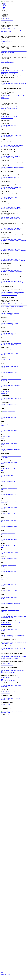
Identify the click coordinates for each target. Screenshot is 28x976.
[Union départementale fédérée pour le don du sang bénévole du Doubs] (14, 71)
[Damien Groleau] (14, 18)
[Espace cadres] (14, 603)
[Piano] (14, 513)
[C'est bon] (14, 197)
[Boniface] (14, 323)
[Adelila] (14, 125)
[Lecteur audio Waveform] (14, 292)
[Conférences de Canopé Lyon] (14, 51)
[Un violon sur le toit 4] (14, 711)
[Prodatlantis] (14, 313)
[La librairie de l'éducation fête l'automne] (14, 657)
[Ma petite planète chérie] (14, 167)
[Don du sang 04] (14, 398)
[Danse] (14, 578)
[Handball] (14, 552)
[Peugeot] (14, 462)
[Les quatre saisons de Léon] (14, 145)
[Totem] (14, 417)
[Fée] (14, 411)
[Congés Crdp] (14, 610)
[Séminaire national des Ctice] (14, 616)
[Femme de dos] (14, 366)
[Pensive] (14, 436)
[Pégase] (14, 40)
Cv (4, 7)
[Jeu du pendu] (14, 217)
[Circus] (14, 404)
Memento (5, 4)
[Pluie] (14, 481)
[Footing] (14, 565)
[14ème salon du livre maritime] (14, 663)
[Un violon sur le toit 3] (14, 704)
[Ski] (14, 533)
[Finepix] (14, 443)
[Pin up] (14, 430)
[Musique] (14, 539)
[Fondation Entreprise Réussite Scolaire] (14, 96)
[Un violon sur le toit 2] (14, 698)
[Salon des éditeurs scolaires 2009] (14, 671)
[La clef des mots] (14, 61)
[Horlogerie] (14, 629)
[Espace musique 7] (14, 343)
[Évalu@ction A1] (14, 177)
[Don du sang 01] (14, 379)
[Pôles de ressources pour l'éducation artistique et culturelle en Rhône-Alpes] (14, 29)
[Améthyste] (14, 353)
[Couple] (14, 424)
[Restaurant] (14, 507)
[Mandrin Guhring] (14, 456)
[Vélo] (14, 494)
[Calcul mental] (14, 207)
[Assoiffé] (14, 597)
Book (4, 3)
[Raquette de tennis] (14, 501)
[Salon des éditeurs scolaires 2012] (14, 678)
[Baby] (14, 333)
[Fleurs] (14, 468)
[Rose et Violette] (14, 187)
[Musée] (14, 545)
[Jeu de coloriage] (14, 239)
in (2, 972)
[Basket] (14, 590)
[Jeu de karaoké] (14, 249)
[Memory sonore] (14, 281)
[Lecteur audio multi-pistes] (14, 303)
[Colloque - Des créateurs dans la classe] (14, 84)
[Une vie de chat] (14, 156)
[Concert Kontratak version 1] (14, 635)
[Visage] (14, 359)
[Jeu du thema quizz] (14, 228)
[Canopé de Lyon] (14, 135)
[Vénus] (14, 372)
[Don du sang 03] (14, 391)
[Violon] (14, 488)
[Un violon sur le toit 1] (14, 692)
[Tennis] (14, 526)
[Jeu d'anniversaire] (14, 259)
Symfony (5, 5)
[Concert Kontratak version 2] (14, 642)
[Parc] (14, 520)
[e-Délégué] (14, 107)
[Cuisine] (14, 584)
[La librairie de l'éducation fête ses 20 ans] (14, 649)
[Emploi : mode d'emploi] (14, 622)
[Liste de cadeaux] (14, 116)
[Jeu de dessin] (14, 270)
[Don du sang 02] (14, 385)
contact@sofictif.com (5, 974)
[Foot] (14, 571)
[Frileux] (14, 558)
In (3, 8)
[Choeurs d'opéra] (14, 685)
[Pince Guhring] (14, 449)
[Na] (14, 475)
